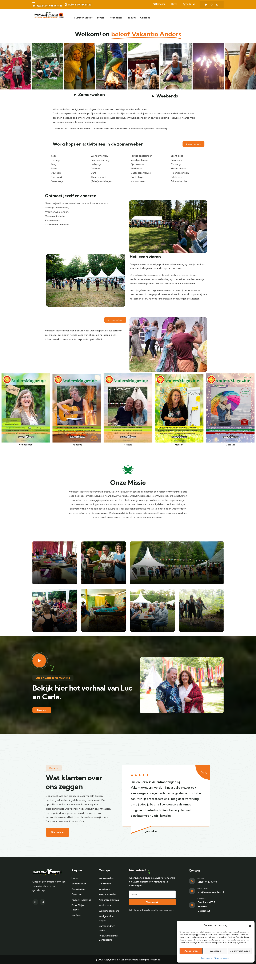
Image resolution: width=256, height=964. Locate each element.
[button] (250, 925)
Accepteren (191, 951)
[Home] (49, 15)
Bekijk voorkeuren (240, 951)
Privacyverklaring (221, 958)
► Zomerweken (89, 94)
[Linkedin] (217, 5)
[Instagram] (212, 5)
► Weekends (164, 96)
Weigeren (215, 951)
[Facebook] (206, 5)
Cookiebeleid (206, 958)
